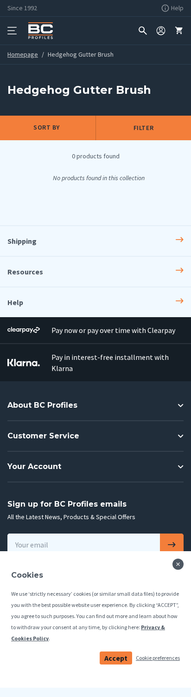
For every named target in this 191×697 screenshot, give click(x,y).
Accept (115, 658)
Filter (143, 128)
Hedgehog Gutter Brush (81, 54)
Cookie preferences (158, 657)
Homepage (22, 54)
